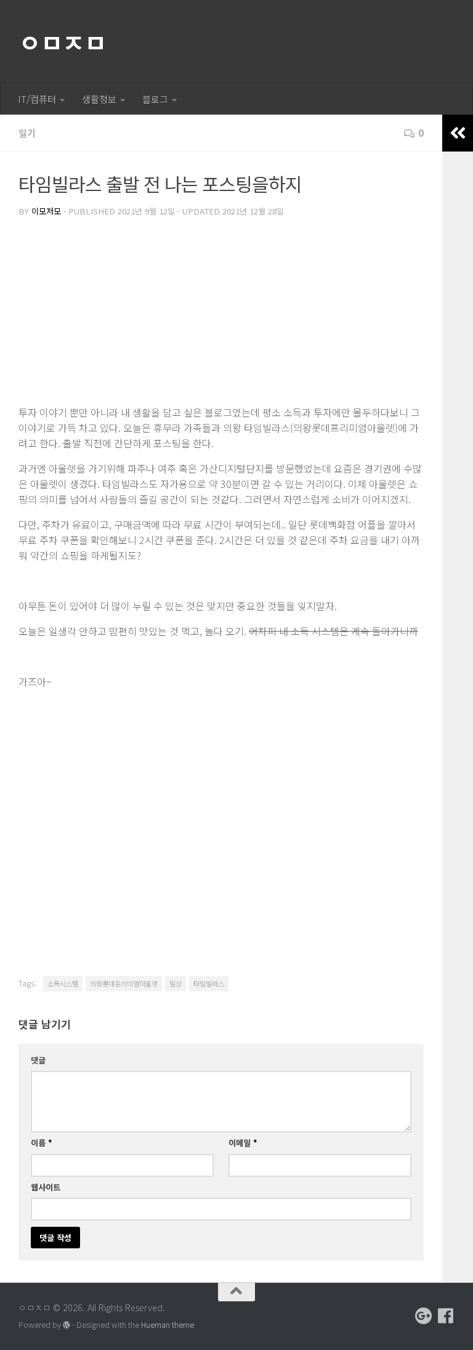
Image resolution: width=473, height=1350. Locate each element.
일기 (27, 132)
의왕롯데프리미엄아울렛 (124, 983)
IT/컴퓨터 (37, 98)
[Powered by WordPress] (66, 1325)
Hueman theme (167, 1324)
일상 (175, 983)
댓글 (38, 1060)
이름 (41, 1143)
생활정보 (99, 98)
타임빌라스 (208, 983)
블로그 (155, 98)
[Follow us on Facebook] (446, 1316)
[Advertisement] (221, 312)
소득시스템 (62, 983)
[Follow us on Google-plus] (423, 1316)
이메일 (242, 1143)
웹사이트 (45, 1187)
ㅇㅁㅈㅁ (62, 42)
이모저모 (46, 211)
